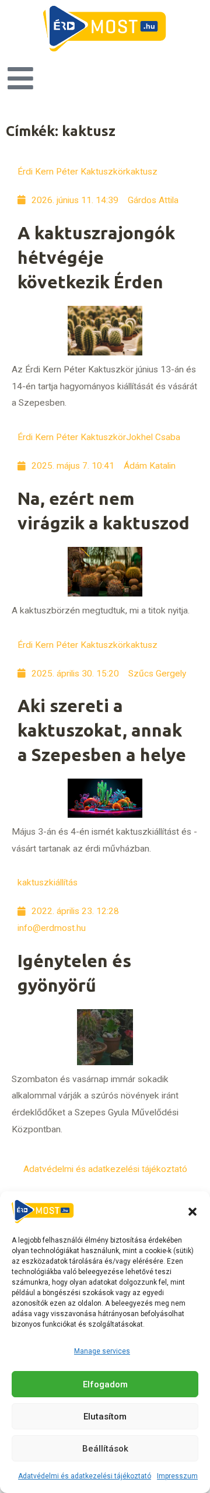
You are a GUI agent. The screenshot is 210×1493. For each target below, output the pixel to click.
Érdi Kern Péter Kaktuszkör (72, 171)
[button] (192, 1212)
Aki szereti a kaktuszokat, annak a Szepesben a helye (102, 730)
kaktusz (142, 171)
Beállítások (105, 1448)
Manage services (102, 1351)
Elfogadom (105, 1384)
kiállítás (63, 882)
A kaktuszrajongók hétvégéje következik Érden (96, 257)
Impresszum (177, 1476)
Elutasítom (105, 1416)
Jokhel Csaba (153, 437)
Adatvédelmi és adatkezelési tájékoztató (84, 1476)
